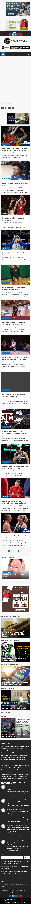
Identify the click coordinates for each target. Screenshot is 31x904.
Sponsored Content (8, 655)
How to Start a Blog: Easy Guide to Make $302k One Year (17, 811)
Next (21, 551)
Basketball (6, 143)
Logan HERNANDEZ (18, 152)
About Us (26, 890)
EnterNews (14, 902)
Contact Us (15, 892)
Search (3, 854)
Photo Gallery (8, 572)
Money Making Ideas (8, 679)
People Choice (6, 705)
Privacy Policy (6, 890)
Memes (4, 731)
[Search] (28, 54)
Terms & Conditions (16, 890)
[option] (15, 569)
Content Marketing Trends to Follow (14, 708)
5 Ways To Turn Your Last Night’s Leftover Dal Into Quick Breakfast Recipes (13, 634)
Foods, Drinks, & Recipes (9, 629)
